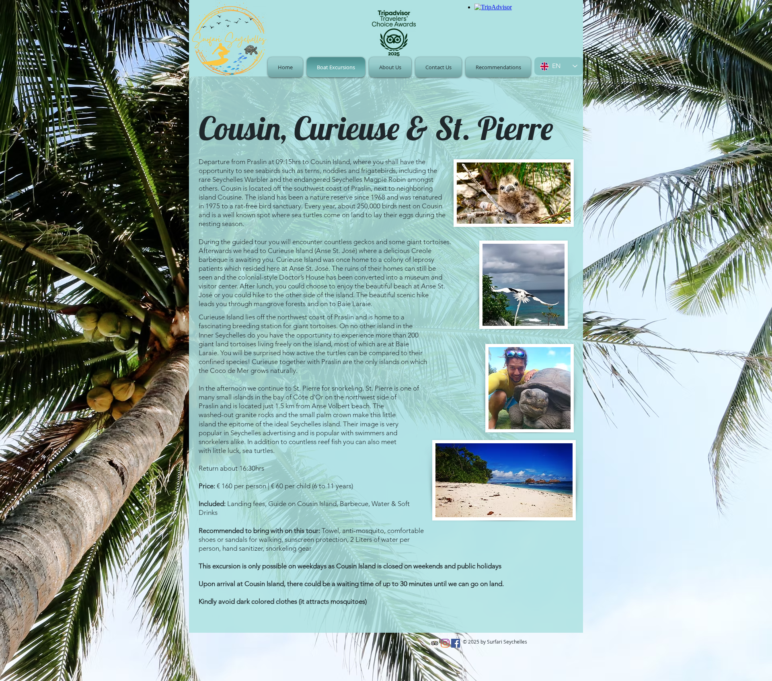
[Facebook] (455, 643)
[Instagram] (445, 643)
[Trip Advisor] (434, 643)
